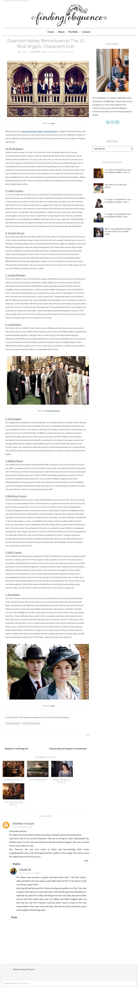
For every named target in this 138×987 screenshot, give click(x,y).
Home (51, 31)
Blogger (30, 969)
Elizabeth (24, 52)
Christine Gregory (23, 823)
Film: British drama (66, 52)
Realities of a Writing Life (16, 748)
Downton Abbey (53, 52)
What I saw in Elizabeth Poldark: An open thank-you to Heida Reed (118, 231)
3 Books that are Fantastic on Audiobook (68, 748)
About (61, 31)
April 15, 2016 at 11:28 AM (29, 873)
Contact (86, 31)
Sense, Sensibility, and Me (37, 780)
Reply (86, 861)
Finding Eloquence (23, 983)
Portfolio (73, 31)
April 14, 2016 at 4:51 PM (22, 827)
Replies (17, 863)
